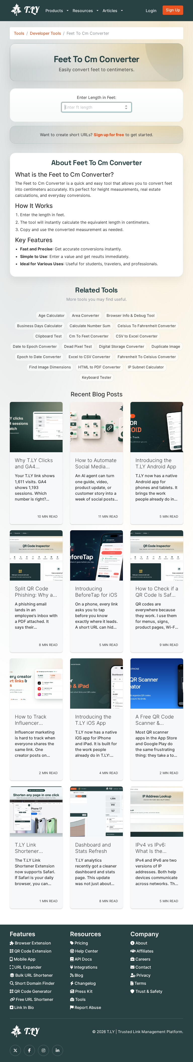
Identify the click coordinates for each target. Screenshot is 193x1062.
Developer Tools (45, 33)
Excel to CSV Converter (89, 357)
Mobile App (24, 959)
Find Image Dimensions (50, 367)
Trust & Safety (148, 991)
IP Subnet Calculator (146, 367)
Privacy (143, 975)
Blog (78, 975)
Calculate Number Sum (90, 326)
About (140, 942)
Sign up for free (109, 134)
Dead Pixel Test (78, 346)
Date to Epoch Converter (35, 346)
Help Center (86, 951)
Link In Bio (23, 1007)
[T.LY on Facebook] (29, 1050)
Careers (142, 959)
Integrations (85, 967)
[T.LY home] (24, 10)
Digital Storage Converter (121, 346)
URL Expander (27, 967)
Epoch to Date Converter (39, 357)
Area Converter (85, 315)
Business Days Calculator (39, 326)
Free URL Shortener (34, 999)
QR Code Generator (32, 991)
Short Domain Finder (34, 983)
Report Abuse (87, 1007)
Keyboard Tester (96, 377)
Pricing (81, 942)
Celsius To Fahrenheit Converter (147, 326)
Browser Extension (32, 942)
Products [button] (54, 10)
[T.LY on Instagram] (43, 1050)
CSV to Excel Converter (137, 336)
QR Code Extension (32, 951)
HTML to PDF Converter (99, 367)
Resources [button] (83, 10)
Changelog (85, 983)
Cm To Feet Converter (89, 336)
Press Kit (83, 991)
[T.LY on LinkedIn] (57, 1050)
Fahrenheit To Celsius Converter (147, 357)
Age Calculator (51, 315)
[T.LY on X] (15, 1050)
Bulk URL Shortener (33, 975)
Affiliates (144, 951)
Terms (139, 983)
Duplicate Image (166, 346)
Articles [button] (110, 10)
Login (151, 10)
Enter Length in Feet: (96, 97)
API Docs (83, 959)
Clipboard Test (48, 336)
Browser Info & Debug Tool (131, 315)
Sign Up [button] (173, 10)
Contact (142, 967)
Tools (19, 33)
